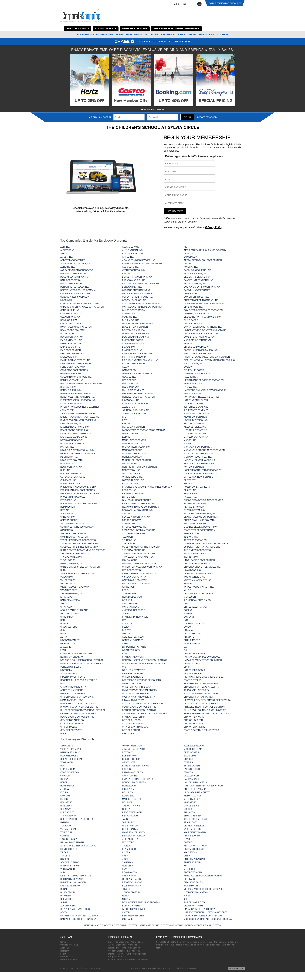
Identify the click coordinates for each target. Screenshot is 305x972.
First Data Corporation (197, 353)
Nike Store (190, 802)
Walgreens (190, 852)
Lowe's (64, 623)
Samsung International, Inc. (200, 513)
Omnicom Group (131, 473)
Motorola (66, 670)
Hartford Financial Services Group (205, 390)
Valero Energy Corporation (77, 573)
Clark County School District (140, 706)
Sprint (187, 666)
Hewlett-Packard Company (76, 393)
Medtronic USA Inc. (133, 443)
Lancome (65, 795)
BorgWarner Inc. (132, 286)
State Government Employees (201, 730)
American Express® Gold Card (78, 845)
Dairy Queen (129, 496)
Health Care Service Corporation (204, 380)
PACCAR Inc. (190, 496)
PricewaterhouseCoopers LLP (78, 486)
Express (127, 768)
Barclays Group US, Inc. (198, 270)
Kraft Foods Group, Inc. (74, 430)
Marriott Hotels (132, 798)
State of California (133, 716)
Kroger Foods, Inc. (71, 423)
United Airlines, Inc (71, 563)
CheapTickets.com (71, 758)
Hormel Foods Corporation (138, 396)
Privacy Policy (67, 968)
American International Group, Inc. (142, 263)
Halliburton (191, 376)
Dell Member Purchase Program (141, 902)
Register (64, 950)
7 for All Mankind (70, 748)
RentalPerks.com (194, 506)
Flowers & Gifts (104, 34)
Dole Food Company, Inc (136, 333)
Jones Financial (69, 673)
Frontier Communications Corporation (207, 356)
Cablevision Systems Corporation (204, 303)
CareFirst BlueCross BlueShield (141, 680)
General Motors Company (137, 373)
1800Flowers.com (194, 745)
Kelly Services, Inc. (195, 426)
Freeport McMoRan (133, 673)
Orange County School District (79, 713)
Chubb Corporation (133, 310)
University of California (198, 696)
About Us (64, 947)
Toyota (126, 888)
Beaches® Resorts (133, 915)
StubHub (65, 858)
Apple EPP (128, 733)
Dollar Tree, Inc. (193, 323)
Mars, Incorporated (134, 440)
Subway (188, 366)
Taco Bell (127, 536)
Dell (62, 620)
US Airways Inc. (192, 570)
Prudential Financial (72, 496)
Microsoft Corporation (198, 446)
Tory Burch (128, 822)
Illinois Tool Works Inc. (136, 403)
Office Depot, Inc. (132, 476)
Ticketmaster (192, 885)
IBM (186, 603)
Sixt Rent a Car (193, 872)
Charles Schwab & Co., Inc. (75, 293)
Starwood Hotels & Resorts (139, 530)
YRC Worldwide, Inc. (72, 593)
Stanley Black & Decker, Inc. (200, 526)
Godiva (64, 778)
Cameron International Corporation (82, 306)
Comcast (189, 616)
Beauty (192, 34)
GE (185, 733)
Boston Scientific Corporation (202, 286)
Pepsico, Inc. (129, 490)
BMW (124, 868)
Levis (187, 838)
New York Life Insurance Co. (200, 463)
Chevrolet (66, 898)
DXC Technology (131, 520)
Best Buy (127, 273)
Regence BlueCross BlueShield (78, 680)
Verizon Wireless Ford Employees (204, 888)
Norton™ (127, 865)
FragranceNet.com (133, 772)
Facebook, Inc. (68, 356)
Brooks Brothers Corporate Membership (128, 959)
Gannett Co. (129, 370)
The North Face (131, 805)
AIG (185, 246)
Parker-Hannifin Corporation (77, 490)
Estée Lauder (192, 765)
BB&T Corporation (71, 283)
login (211, 3)
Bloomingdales (69, 755)
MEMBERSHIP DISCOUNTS (134, 28)
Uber (63, 733)
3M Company (191, 256)
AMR (124, 653)
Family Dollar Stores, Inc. (75, 360)
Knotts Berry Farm (195, 788)
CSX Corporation (70, 316)
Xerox (125, 590)
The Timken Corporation (198, 550)
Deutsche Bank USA (133, 330)
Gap (186, 646)
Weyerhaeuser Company (74, 586)
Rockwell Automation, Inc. (137, 510)
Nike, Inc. (65, 470)
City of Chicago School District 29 (142, 703)
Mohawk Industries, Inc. (198, 456)
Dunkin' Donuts (130, 320)
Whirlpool (128, 586)
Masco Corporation (134, 453)
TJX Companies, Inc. (71, 556)
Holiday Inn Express (134, 782)
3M (185, 650)
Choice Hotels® (131, 758)
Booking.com (129, 872)
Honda (125, 895)
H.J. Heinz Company (133, 390)
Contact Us (65, 956)
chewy (126, 855)
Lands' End (128, 795)
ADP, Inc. (65, 246)
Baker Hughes (192, 643)
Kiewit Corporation (195, 416)
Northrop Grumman (71, 656)
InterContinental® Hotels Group (203, 785)
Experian (189, 762)
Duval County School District (78, 716)
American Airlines (194, 653)
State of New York (133, 656)
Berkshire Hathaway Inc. (74, 286)
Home (63, 942)
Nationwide (66, 463)
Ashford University (72, 690)
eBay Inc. (189, 343)
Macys (64, 798)
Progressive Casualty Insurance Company (147, 486)
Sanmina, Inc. (67, 516)
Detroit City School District (139, 710)
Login (63, 953)
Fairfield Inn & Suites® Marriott (79, 915)
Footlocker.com (70, 772)
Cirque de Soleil (193, 882)
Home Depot (67, 785)
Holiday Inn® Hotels (195, 782)
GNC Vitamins (129, 775)
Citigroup (66, 606)
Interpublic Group (195, 670)
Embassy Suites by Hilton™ (199, 908)
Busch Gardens (131, 905)
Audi (62, 872)
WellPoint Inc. (68, 583)
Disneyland (128, 788)
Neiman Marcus (192, 795)
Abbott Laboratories (72, 260)
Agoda (64, 912)
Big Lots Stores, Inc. (196, 273)
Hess (63, 633)
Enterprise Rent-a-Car (135, 765)
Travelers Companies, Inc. (75, 553)
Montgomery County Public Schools (143, 663)
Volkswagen (67, 868)
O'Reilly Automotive (133, 670)
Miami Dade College (71, 700)
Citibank (127, 600)
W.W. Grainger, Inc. (195, 576)
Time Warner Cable (195, 553)
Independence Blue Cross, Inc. (78, 400)
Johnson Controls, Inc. (197, 413)
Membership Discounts (119, 953)
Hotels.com (129, 785)
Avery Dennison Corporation (77, 270)
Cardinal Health (131, 606)
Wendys (188, 583)
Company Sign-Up (69, 944)
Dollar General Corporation (201, 333)
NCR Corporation (194, 466)
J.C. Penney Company (196, 410)
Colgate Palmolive (133, 343)
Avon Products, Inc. (133, 270)
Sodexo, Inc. (129, 523)
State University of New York (201, 693)
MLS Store (128, 842)
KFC (124, 416)
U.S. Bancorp (129, 560)
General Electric (194, 370)
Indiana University (133, 700)
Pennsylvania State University (202, 683)
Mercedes (190, 868)
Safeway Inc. (67, 513)
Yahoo (187, 590)
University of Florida (73, 693)
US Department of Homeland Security (206, 543)
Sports (203, 34)
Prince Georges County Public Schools (207, 713)
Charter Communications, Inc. (201, 300)
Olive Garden (191, 320)
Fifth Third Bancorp (134, 356)
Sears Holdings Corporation (201, 516)
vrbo (187, 855)
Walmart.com (68, 828)
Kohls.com (128, 792)
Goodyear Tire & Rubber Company (80, 546)
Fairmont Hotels (193, 768)
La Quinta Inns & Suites (197, 792)
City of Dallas (68, 726)
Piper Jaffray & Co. (71, 483)
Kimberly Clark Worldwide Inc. (78, 420)
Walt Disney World (195, 832)
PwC (124, 420)
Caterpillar (67, 616)
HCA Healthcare (193, 673)
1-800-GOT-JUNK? (68, 838)
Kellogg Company (194, 423)
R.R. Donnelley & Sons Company (78, 503)
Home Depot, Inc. (193, 393)
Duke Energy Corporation (199, 336)
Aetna (63, 636)
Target (126, 613)
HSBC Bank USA (130, 386)
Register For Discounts (228, 3)
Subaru (64, 902)
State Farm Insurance (135, 616)
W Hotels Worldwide (134, 908)
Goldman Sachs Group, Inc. (76, 376)
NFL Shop (127, 802)
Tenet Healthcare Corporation (78, 540)
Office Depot (191, 805)
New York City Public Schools (78, 703)
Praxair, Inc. (191, 493)
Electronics (167, 34)
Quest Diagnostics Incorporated (203, 500)
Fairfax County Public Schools (202, 656)
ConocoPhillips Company (75, 296)
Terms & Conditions (90, 968)
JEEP (186, 898)
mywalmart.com (131, 683)
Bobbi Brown (129, 755)
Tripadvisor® (68, 815)
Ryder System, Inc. (194, 510)
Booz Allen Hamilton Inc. (74, 276)
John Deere (67, 410)
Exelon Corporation (72, 353)
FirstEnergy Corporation (75, 363)
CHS (62, 630)
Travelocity (191, 822)
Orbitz (126, 808)
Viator (126, 912)
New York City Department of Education (207, 700)
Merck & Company (132, 456)
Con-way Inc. (129, 313)
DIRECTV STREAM (69, 865)
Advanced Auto (130, 246)
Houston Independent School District (144, 660)
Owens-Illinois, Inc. (133, 480)
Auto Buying (151, 34)
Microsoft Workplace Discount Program (208, 918)
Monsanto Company (71, 460)
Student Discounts (117, 950)
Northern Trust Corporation (139, 466)
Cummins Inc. (129, 316)
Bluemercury (68, 892)
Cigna (125, 643)
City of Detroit (131, 730)
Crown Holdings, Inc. (134, 300)
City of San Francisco (135, 726)
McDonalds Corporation (198, 453)
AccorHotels (68, 905)
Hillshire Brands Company (137, 393)
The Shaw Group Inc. (134, 550)
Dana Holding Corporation (76, 326)
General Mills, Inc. (71, 373)
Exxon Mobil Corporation (137, 353)
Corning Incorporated (197, 313)
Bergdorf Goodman (133, 835)
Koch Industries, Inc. (196, 420)
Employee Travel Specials (137, 778)
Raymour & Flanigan (72, 842)
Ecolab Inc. (128, 346)
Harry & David (192, 778)
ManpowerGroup (132, 450)
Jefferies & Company (196, 406)
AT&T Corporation (132, 253)
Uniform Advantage (195, 858)
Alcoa (125, 366)
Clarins (64, 835)
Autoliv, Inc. (191, 266)
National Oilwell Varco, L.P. (200, 460)
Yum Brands (129, 593)
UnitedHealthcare (132, 676)
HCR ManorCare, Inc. (72, 380)
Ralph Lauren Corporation (138, 503)
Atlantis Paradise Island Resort (203, 915)
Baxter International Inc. (199, 280)
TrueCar (127, 845)
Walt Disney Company (134, 580)
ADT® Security (192, 835)
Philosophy (67, 812)
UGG (62, 765)
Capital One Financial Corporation (142, 306)
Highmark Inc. (68, 386)
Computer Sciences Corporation (203, 310)
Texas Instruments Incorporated (80, 543)
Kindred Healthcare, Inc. (74, 426)
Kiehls (64, 792)
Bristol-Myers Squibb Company (78, 290)
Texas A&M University (196, 690)
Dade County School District (201, 703)
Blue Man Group (131, 885)
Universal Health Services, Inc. (202, 566)
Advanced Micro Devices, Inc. (139, 260)
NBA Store (66, 802)
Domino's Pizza (68, 320)
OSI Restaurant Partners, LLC (201, 473)
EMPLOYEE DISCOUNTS (78, 28)
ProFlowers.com (132, 812)
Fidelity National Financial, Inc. (140, 360)
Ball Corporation (70, 280)
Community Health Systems (76, 653)
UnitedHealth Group (195, 606)
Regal (63, 888)
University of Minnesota (136, 686)
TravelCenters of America (137, 556)
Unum (63, 570)
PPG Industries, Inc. (133, 493)
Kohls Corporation (133, 426)
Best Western (192, 752)
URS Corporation (132, 570)
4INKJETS (65, 855)
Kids (211, 34)
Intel (187, 620)
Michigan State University (137, 693)
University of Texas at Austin (201, 686)
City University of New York (77, 696)
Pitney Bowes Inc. (132, 483)
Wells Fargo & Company (136, 583)
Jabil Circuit (129, 406)
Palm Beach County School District (205, 710)
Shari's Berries (193, 815)
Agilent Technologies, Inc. (76, 263)
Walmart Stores (70, 613)
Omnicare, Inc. (68, 480)
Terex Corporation (195, 540)
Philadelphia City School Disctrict (204, 706)
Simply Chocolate (194, 848)
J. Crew (64, 788)
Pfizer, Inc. (190, 490)
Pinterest (190, 480)
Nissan (126, 898)
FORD (187, 895)
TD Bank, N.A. (191, 536)
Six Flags (189, 878)
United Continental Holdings (139, 563)
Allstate (189, 636)
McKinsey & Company (72, 443)
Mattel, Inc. (67, 446)
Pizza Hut (189, 483)
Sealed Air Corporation (136, 516)
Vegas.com (66, 762)
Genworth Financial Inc (197, 373)
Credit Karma (130, 828)
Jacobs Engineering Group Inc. (78, 413)
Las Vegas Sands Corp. (73, 436)
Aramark (65, 646)
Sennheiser (129, 848)
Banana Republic (70, 752)
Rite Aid (64, 510)
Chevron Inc (191, 293)
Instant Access (175, 211)
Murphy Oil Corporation (136, 460)
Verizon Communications (198, 573)
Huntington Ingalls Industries (202, 396)
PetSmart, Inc (68, 500)
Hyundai (64, 822)
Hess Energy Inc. (193, 383)
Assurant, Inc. (130, 266)
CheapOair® (129, 875)
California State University (138, 696)
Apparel (181, 34)
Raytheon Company (195, 503)
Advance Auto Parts (134, 748)
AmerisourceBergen (134, 610)
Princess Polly (192, 862)
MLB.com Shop (192, 798)
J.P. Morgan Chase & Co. (197, 600)
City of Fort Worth (71, 730)
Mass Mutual (67, 643)
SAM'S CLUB (190, 755)
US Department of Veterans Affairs (205, 330)
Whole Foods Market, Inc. (199, 586)
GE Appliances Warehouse (75, 908)
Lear (63, 650)
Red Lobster (67, 506)
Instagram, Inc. (131, 400)
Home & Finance (85, 34)
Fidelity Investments (72, 676)
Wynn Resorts (68, 590)
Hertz (63, 782)
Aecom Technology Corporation (203, 260)
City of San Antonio (133, 723)
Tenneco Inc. (129, 540)
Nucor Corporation (71, 473)
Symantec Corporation (74, 536)
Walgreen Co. (68, 580)
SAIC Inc (126, 513)
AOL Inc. (188, 263)
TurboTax (65, 825)
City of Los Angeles (72, 720)
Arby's (64, 253)
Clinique (188, 758)
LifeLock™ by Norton (196, 892)
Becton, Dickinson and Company (140, 283)
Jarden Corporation (134, 413)
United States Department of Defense (82, 550)
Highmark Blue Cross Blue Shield (203, 676)
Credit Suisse (192, 663)
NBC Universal (130, 463)
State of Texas (192, 680)
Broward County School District (79, 706)
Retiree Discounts (117, 947)
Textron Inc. (129, 543)
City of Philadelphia (72, 723)
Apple (63, 603)
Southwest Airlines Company (77, 526)
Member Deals (68, 848)
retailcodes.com (132, 596)
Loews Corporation (71, 440)
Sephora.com (130, 815)
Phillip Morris (192, 640)
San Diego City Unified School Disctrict (145, 713)
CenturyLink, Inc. (70, 310)
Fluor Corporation (133, 363)
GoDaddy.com (191, 775)
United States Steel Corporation (80, 566)
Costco (188, 842)
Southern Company (195, 523)
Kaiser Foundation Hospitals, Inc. (80, 416)
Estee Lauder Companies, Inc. (201, 350)
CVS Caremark (130, 603)
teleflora (66, 832)
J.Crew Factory (131, 892)
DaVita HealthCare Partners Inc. (203, 326)
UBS (62, 683)
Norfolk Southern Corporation (202, 470)
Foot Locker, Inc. (194, 363)
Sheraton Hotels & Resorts (76, 818)
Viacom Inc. (66, 576)
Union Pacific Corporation (199, 560)
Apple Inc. (128, 256)
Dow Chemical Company (135, 336)
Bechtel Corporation (73, 273)
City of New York (194, 716)
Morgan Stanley (70, 640)
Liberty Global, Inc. (133, 433)
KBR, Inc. (127, 423)
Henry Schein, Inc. (70, 390)
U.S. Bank (127, 918)
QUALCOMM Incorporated (136, 500)
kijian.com (66, 596)
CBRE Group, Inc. (193, 306)
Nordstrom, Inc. (131, 470)
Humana (188, 630)
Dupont (126, 630)
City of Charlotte (194, 726)
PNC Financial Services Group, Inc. (80, 493)
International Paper (196, 400)
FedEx (125, 626)
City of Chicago (131, 720)
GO (199, 4)
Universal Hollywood (73, 882)
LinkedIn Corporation (196, 436)
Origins (188, 808)
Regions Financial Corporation (140, 506)
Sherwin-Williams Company (199, 520)
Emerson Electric (132, 340)
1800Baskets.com (132, 745)
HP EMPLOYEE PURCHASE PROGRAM (203, 875)
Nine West (66, 805)
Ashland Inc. (67, 266)
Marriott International (197, 340)
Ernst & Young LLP (71, 343)
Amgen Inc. (66, 256)
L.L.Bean (126, 852)
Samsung (127, 862)
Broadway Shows (132, 882)
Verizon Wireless (70, 666)
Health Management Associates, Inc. (81, 383)
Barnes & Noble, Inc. (134, 280)
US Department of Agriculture (202, 546)
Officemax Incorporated (198, 476)
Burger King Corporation (137, 276)
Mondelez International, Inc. (77, 450)
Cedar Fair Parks (193, 905)
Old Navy (65, 808)
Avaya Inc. (189, 253)
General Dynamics (132, 640)
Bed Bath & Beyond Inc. (197, 276)
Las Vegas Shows (70, 885)
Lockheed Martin (193, 623)
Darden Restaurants (134, 646)
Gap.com (65, 775)
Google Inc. (129, 376)
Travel (119, 34)
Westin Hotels (192, 828)
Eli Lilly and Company (196, 346)
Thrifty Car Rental (195, 902)
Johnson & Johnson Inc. (136, 410)
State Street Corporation (199, 530)
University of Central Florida (140, 690)
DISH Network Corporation (138, 323)
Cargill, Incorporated (197, 290)
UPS (124, 620)
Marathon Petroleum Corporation (204, 450)
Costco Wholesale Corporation (141, 303)
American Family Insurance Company (205, 250)
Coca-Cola (128, 623)
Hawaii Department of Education (203, 660)
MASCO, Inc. (190, 440)
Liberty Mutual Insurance (75, 433)
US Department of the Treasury (141, 546)
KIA (185, 865)
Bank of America (70, 600)
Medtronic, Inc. (69, 456)
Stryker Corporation (73, 533)
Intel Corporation (71, 403)
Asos (125, 858)
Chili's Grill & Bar (70, 323)
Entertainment (134, 34)
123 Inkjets (66, 745)
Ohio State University (73, 686)
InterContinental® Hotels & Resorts (205, 912)
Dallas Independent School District (81, 663)
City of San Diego (194, 723)
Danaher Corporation (135, 326)
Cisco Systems (68, 626)
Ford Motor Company (72, 366)
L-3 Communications (195, 433)
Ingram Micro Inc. (194, 403)
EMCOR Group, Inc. (132, 350)
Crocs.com (128, 762)
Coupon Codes (115, 956)
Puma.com (189, 812)
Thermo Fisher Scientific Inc (139, 553)
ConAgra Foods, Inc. (72, 313)
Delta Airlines (192, 633)
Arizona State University (198, 593)
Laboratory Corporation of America (143, 430)
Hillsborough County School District (82, 710)
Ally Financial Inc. (132, 250)
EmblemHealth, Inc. (71, 340)
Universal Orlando (133, 832)
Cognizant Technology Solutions (80, 303)
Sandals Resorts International (79, 918)
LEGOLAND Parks (131, 878)
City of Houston (193, 720)
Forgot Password (207, 117)
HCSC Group (129, 380)
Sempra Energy (69, 520)
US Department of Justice (137, 293)
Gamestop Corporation (74, 370)
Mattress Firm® (193, 748)
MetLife (188, 613)
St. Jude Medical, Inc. (134, 526)
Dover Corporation (71, 336)
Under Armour (130, 825)
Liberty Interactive (195, 430)
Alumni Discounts (117, 944)
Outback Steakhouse (72, 476)
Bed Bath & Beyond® (72, 878)
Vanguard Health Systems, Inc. (140, 573)
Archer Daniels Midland (74, 610)
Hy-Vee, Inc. (190, 386)
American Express (133, 636)
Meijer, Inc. (190, 443)
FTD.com (188, 772)
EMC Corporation (70, 350)
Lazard (126, 436)
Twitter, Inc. (191, 556)
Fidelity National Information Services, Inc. (209, 360)
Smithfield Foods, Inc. (73, 523)
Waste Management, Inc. (198, 580)
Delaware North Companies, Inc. (202, 316)
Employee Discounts (118, 942)
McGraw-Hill (67, 300)
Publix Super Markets (197, 486)
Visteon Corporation (134, 576)
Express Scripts (70, 346)
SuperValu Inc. (192, 533)
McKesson (190, 596)
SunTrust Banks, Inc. (134, 533)
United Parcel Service (197, 563)
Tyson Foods (67, 560)
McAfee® (65, 895)
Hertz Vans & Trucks (196, 845)
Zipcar (64, 852)
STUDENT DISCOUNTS (105, 28)
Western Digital (131, 650)
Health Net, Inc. (131, 383)
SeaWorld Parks (69, 862)
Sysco (187, 626)
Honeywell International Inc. (77, 396)
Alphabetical (137, 942)
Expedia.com (67, 768)
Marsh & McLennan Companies (77, 453)
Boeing (188, 610)
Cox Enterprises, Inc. (196, 296)
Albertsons (67, 250)
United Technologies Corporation (142, 566)
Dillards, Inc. (68, 333)
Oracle (126, 633)
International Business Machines (80, 406)
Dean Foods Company (72, 330)
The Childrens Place (196, 818)
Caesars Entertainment (136, 290)
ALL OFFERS (222, 34)
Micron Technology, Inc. (136, 446)
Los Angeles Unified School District (81, 660)
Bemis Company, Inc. (195, 283)
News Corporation (71, 466)
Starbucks (66, 530)
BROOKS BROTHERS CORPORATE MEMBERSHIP (176, 28)
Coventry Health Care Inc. (137, 296)
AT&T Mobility (130, 838)
